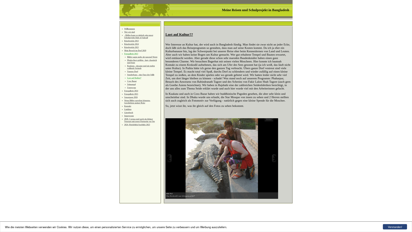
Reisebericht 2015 (131, 47)
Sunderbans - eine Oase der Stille (140, 75)
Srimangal (131, 84)
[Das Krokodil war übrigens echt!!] (222, 158)
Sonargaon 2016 (131, 97)
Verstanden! (395, 227)
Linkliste (127, 109)
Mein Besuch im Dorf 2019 (135, 50)
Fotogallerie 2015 (131, 94)
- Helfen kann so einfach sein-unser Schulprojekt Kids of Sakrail (138, 36)
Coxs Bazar (132, 81)
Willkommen (129, 29)
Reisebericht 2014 (131, 44)
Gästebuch (128, 112)
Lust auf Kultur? (134, 78)
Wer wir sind (129, 32)
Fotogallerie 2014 (131, 91)
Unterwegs (131, 88)
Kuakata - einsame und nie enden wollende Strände (141, 67)
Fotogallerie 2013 (131, 54)
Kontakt (127, 106)
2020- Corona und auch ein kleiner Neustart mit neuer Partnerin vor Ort (139, 120)
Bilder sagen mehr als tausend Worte (142, 57)
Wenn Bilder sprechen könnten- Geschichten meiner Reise (137, 101)
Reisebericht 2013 (131, 41)
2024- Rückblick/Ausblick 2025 (137, 125)
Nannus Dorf (132, 71)
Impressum (129, 116)
